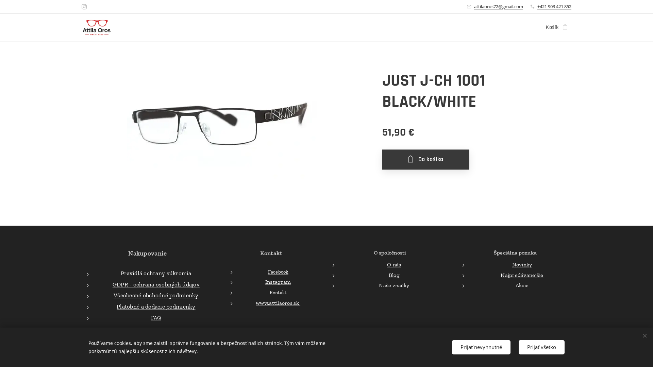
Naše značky (394, 285)
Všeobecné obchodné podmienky (156, 295)
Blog (394, 275)
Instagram (278, 282)
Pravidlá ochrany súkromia (156, 273)
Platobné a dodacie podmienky (156, 306)
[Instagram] (84, 7)
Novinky (522, 264)
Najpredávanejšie (522, 275)
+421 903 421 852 (554, 6)
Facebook (278, 272)
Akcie (522, 285)
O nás (394, 264)
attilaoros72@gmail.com (498, 6)
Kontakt (278, 293)
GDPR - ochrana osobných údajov (156, 284)
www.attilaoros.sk (278, 303)
